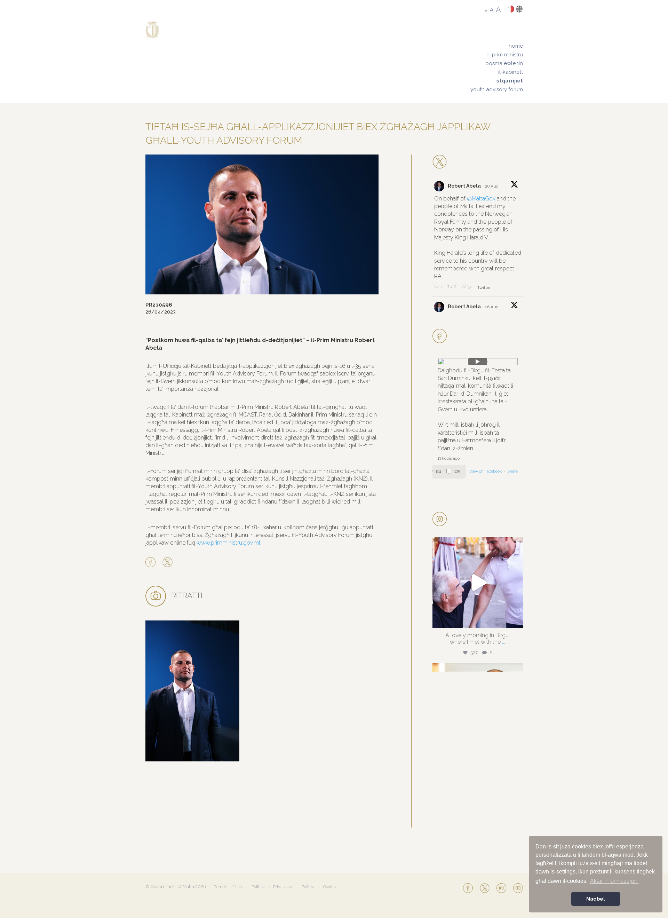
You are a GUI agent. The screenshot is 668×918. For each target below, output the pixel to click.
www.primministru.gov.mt (229, 542)
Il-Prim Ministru (505, 55)
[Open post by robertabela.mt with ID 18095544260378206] (477, 582)
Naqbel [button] (595, 899)
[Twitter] (167, 562)
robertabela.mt (476, 544)
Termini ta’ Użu (229, 887)
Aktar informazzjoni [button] (614, 881)
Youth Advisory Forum (496, 89)
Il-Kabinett (510, 72)
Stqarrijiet (509, 81)
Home (516, 46)
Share (513, 471)
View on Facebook (486, 471)
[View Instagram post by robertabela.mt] (516, 619)
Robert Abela (464, 186)
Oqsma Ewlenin (504, 63)
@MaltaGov (481, 198)
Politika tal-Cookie (319, 887)
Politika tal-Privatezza (273, 887)
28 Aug (492, 186)
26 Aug (492, 306)
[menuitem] (496, 46)
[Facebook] (152, 562)
